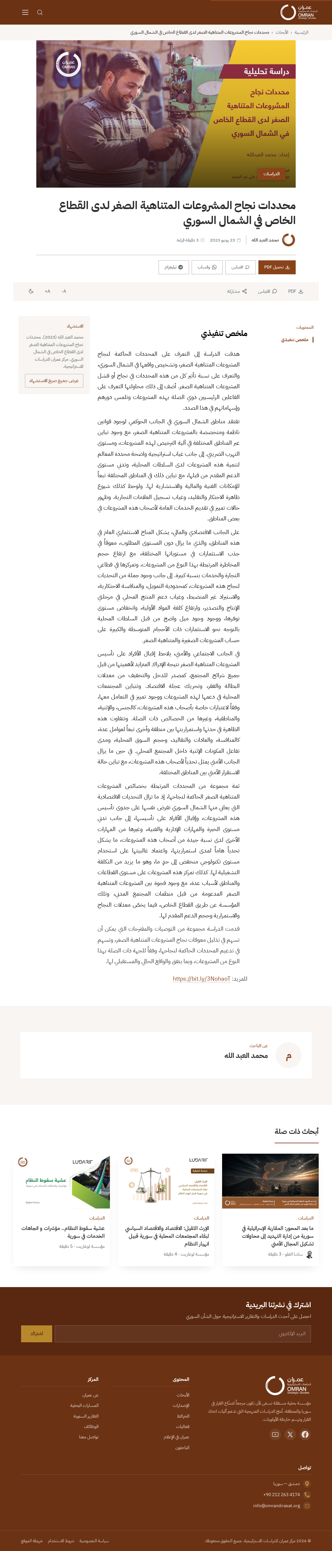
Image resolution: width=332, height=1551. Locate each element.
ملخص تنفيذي (294, 339)
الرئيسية (301, 32)
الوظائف (91, 1426)
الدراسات (271, 173)
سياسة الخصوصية (94, 1541)
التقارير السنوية (86, 1416)
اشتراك (36, 1333)
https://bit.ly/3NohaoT (202, 978)
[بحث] (40, 12)
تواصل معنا (89, 1436)
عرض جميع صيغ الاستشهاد (54, 380)
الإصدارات (181, 1405)
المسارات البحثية (84, 1405)
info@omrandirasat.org (276, 1505)
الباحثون (182, 1447)
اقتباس (237, 267)
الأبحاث (282, 32)
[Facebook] (305, 1434)
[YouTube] (275, 1434)
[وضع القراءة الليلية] (31, 291)
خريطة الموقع (32, 1541)
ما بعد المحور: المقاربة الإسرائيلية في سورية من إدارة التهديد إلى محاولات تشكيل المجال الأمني (278, 1236)
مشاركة (233, 291)
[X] (290, 1434)
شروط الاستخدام (61, 1541)
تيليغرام (170, 267)
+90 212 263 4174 (281, 1494)
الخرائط (183, 1416)
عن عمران (90, 1395)
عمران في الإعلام (176, 1436)
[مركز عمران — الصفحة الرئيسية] (298, 12)
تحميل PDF (273, 267)
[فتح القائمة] (25, 12)
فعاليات (182, 1426)
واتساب (204, 267)
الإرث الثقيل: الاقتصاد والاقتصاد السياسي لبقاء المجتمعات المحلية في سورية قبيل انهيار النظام (167, 1236)
